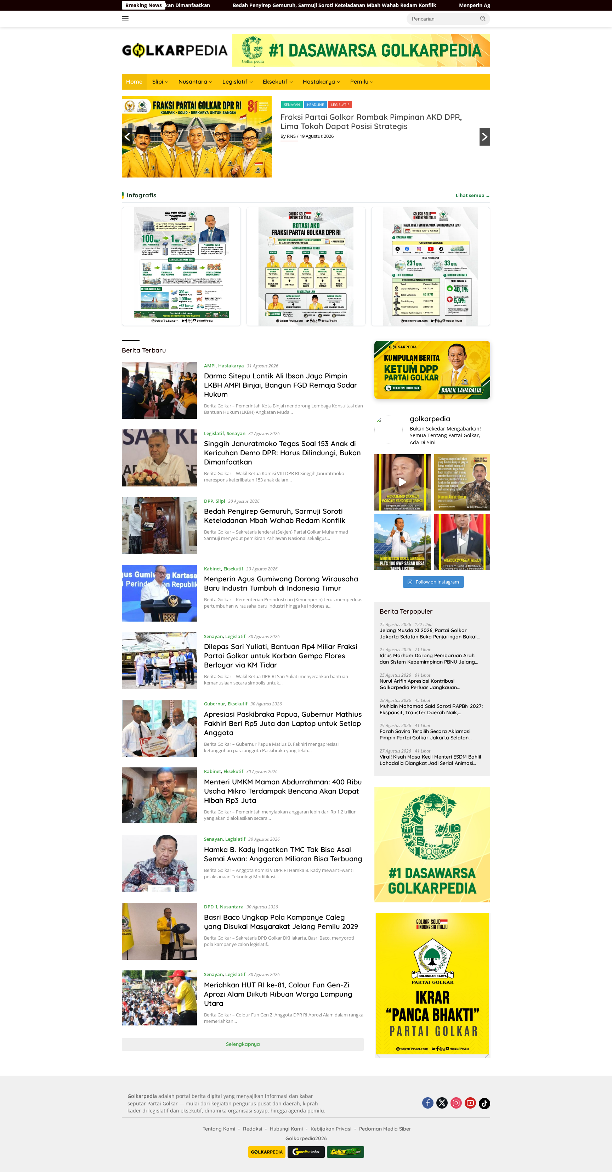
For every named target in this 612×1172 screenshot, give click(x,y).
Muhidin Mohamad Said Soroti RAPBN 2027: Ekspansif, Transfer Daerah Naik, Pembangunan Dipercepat (431, 709)
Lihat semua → (473, 195)
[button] (483, 18)
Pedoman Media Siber (385, 1129)
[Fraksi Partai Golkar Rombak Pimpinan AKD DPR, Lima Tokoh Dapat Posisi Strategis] (306, 266)
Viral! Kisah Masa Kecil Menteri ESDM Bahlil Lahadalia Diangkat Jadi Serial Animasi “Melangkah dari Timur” (430, 760)
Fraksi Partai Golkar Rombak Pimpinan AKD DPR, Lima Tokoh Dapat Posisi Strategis (371, 121)
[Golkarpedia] (175, 49)
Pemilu (359, 81)
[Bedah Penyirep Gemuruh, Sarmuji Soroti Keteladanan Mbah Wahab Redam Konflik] (159, 525)
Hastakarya (319, 81)
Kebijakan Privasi (331, 1129)
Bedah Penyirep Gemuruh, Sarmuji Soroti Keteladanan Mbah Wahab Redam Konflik (205, 5)
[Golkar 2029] (345, 1152)
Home (134, 81)
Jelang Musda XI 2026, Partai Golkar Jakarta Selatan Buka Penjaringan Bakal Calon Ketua (428, 633)
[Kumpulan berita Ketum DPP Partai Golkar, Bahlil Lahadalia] (432, 370)
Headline (315, 104)
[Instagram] (456, 1103)
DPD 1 (210, 906)
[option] (306, 137)
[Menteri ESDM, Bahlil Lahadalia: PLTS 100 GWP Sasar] (402, 542)
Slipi (157, 81)
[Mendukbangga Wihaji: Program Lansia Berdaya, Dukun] (462, 542)
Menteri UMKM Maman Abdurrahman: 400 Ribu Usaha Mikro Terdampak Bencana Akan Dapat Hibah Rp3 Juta (283, 791)
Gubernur (214, 703)
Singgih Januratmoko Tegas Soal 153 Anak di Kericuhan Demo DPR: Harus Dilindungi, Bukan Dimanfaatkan (282, 452)
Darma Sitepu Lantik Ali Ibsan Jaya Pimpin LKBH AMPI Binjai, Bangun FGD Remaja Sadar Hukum (280, 385)
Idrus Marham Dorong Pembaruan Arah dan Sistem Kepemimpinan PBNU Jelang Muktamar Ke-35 (427, 658)
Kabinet (212, 568)
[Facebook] (428, 1103)
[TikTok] (484, 1103)
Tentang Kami (219, 1129)
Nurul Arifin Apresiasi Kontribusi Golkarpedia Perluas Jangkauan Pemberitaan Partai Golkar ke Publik (423, 684)
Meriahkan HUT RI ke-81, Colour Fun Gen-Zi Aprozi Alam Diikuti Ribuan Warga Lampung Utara (278, 994)
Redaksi (252, 1129)
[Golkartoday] (306, 1152)
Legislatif (235, 81)
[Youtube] (470, 1103)
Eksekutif (275, 81)
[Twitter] (442, 1103)
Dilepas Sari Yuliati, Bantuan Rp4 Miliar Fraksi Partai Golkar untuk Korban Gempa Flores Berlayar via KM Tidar (280, 655)
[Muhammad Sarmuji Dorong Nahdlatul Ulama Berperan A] (402, 482)
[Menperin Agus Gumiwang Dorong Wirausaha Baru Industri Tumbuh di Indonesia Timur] (159, 593)
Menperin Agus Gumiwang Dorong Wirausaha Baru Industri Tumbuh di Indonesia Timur (437, 5)
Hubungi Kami (286, 1129)
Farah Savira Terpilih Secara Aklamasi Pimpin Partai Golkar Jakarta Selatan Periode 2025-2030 (425, 734)
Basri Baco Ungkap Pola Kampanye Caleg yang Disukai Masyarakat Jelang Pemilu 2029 (281, 922)
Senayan (292, 104)
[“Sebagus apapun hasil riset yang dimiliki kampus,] (462, 482)
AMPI (210, 365)
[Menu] (126, 19)
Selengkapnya (243, 1044)
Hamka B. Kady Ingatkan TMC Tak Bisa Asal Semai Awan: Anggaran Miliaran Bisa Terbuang (283, 854)
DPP (208, 501)
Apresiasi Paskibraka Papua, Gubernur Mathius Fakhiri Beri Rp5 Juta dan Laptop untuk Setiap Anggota (283, 723)
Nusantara (192, 81)
